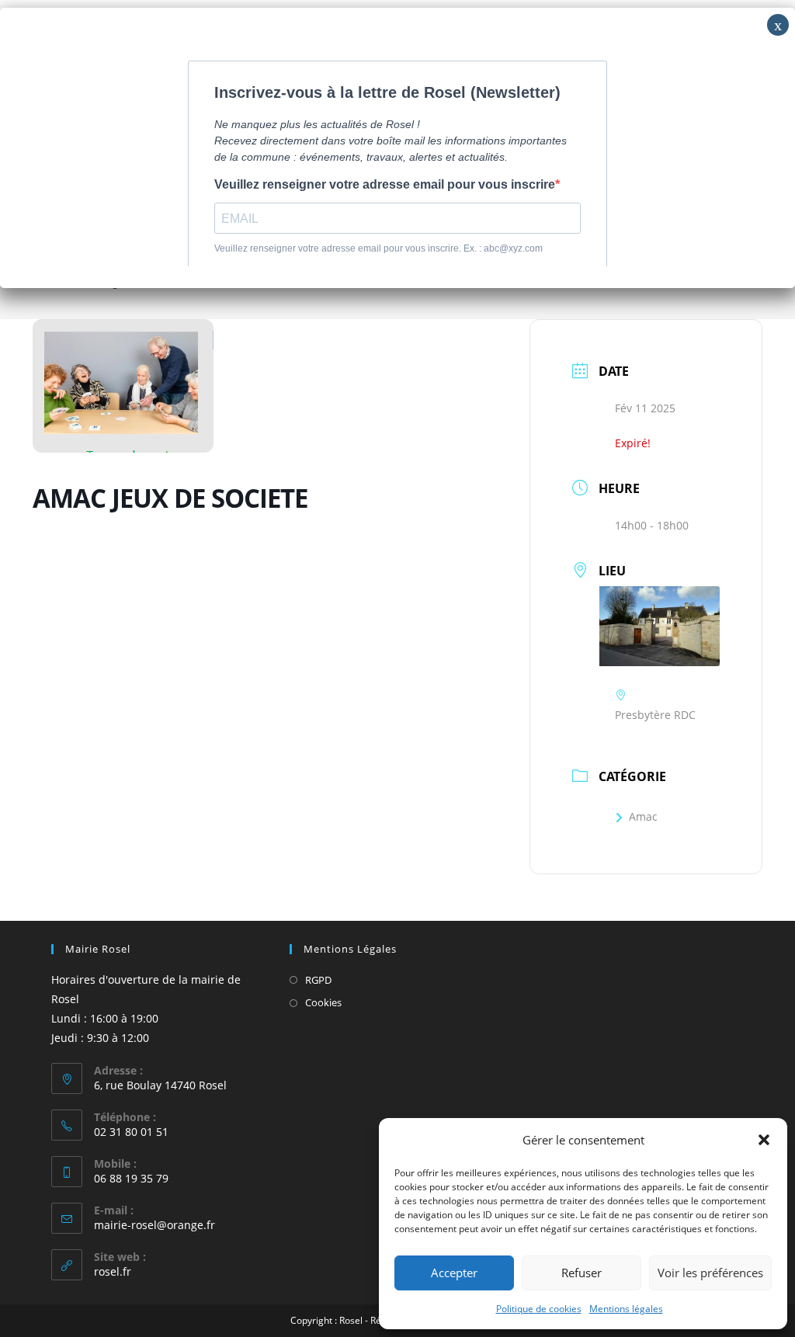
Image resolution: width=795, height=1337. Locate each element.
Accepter (454, 1272)
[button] (764, 1140)
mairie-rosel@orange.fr (154, 1224)
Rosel (351, 1320)
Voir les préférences (710, 1272)
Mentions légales (626, 1308)
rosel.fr (112, 1271)
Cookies (323, 1002)
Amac (643, 816)
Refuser (581, 1272)
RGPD (318, 980)
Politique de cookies (538, 1308)
